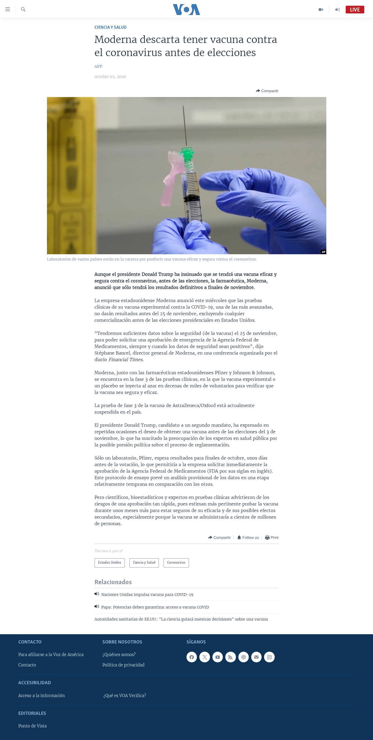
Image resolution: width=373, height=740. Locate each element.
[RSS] (230, 657)
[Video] (321, 9)
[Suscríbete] (256, 657)
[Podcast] (243, 657)
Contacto (27, 665)
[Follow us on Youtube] (217, 657)
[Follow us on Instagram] (269, 657)
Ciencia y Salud (110, 27)
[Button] (267, 90)
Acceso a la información (41, 695)
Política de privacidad (123, 665)
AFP (98, 66)
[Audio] (337, 9)
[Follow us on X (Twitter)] (204, 657)
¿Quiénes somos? (119, 654)
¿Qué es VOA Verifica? (124, 695)
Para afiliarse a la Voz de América (51, 654)
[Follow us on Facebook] (192, 657)
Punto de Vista (32, 726)
